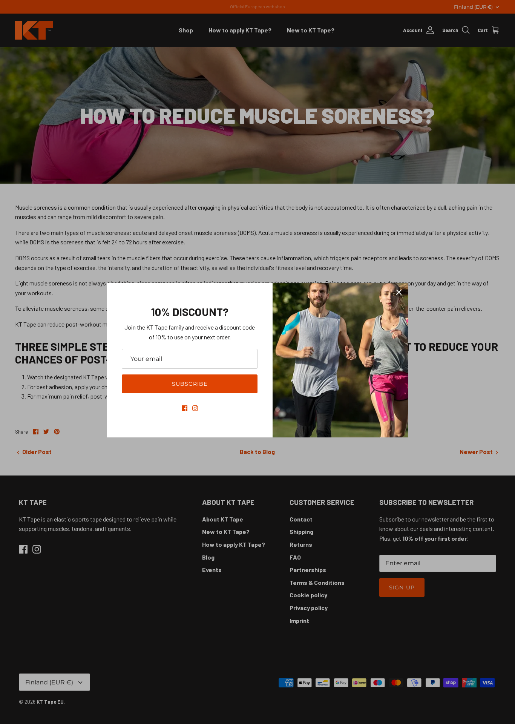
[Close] (399, 292)
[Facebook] (184, 408)
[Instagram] (195, 408)
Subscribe (189, 383)
